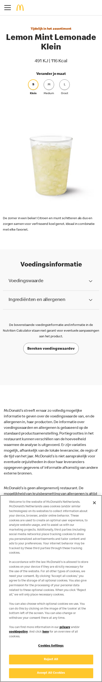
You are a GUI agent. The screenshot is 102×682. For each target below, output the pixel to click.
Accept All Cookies (51, 673)
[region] (51, 588)
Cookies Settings (51, 646)
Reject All (51, 659)
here (45, 632)
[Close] (94, 503)
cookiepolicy (18, 632)
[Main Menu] (7, 7)
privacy (65, 627)
